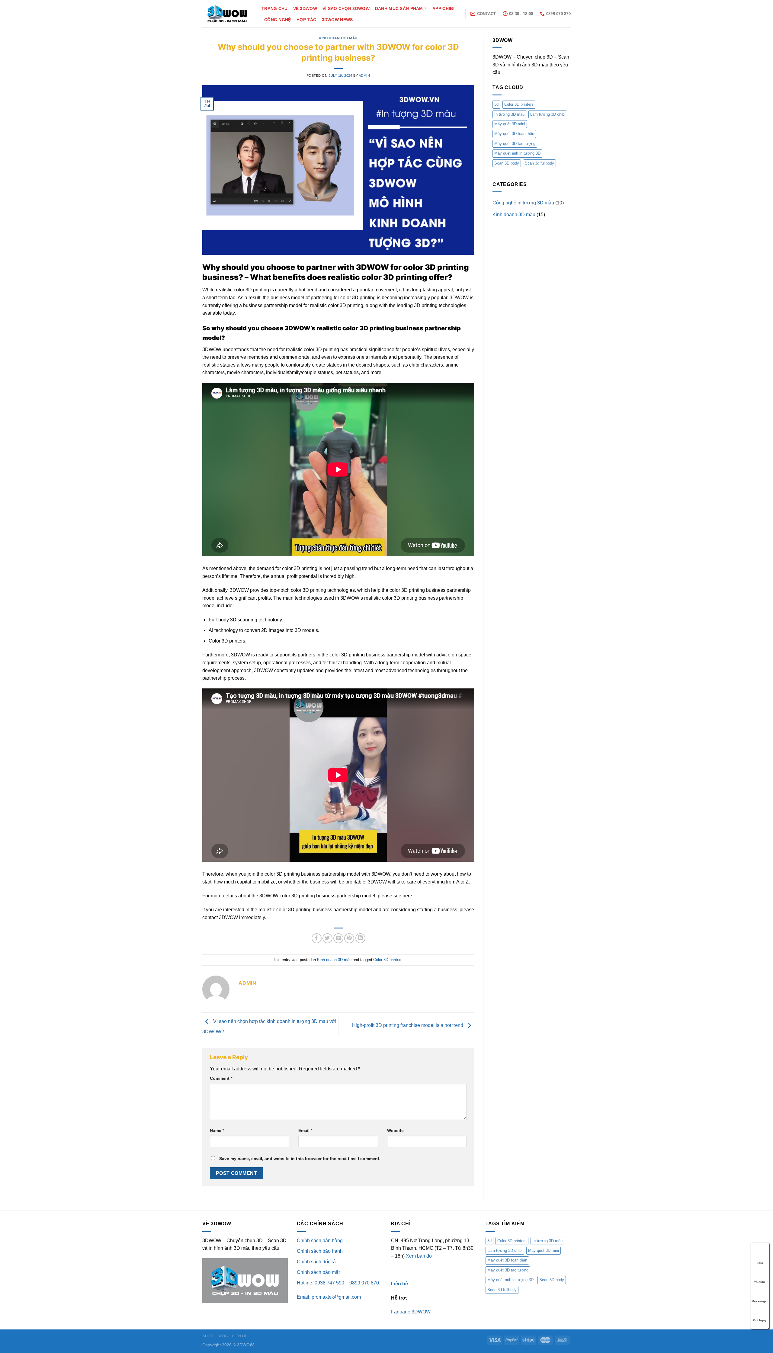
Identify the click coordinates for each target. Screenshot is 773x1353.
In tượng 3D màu (509, 114)
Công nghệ (277, 19)
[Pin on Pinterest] (349, 938)
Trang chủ (274, 8)
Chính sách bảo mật (318, 1272)
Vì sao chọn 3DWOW (346, 8)
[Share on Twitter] (327, 938)
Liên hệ (240, 1336)
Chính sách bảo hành (320, 1251)
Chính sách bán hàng (320, 1240)
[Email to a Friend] (338, 938)
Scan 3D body (506, 163)
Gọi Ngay (760, 1320)
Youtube (760, 1282)
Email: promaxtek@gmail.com (329, 1297)
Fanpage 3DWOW (411, 1311)
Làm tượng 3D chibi (547, 114)
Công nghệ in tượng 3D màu (523, 202)
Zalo (760, 1263)
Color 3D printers (388, 959)
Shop (207, 1336)
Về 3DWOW (305, 8)
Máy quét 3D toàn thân (514, 133)
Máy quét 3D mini (509, 124)
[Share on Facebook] (317, 938)
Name (217, 1130)
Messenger (760, 1301)
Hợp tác (306, 19)
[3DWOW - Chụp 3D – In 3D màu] (227, 14)
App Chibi (443, 8)
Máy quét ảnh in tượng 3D (517, 153)
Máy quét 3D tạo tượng (514, 143)
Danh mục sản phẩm (399, 8)
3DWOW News (337, 19)
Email (305, 1130)
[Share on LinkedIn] (360, 938)
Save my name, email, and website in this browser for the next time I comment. (299, 1158)
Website (395, 1130)
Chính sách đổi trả (316, 1261)
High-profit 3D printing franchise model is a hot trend (408, 1025)
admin (364, 75)
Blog (222, 1336)
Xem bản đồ (419, 1255)
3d (496, 104)
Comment (221, 1078)
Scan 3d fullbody (539, 163)
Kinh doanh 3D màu (338, 38)
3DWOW (245, 1344)
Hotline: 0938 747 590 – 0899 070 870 (338, 1282)
